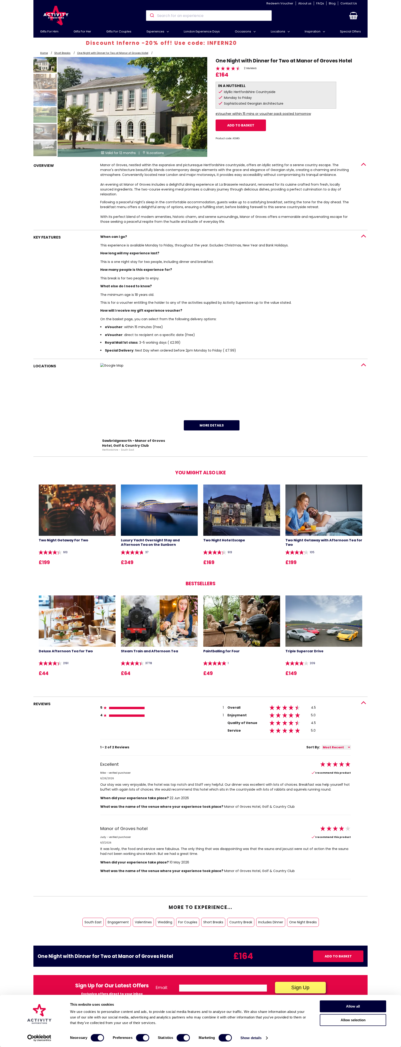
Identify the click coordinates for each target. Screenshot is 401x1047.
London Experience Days (202, 31)
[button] (353, 15)
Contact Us (348, 3)
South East (93, 922)
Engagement (118, 922)
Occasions (243, 31)
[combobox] (209, 15)
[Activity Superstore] (55, 16)
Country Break (240, 922)
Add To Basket (240, 125)
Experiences (156, 31)
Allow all (353, 1006)
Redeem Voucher (279, 3)
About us (304, 3)
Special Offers (350, 31)
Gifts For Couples (118, 31)
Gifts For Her (82, 31)
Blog (332, 3)
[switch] (142, 1037)
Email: (162, 987)
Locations (278, 31)
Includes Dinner (270, 922)
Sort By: (313, 747)
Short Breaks (62, 53)
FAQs (320, 3)
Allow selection (353, 1020)
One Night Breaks (303, 922)
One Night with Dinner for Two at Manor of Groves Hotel (112, 53)
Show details (251, 1038)
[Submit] (151, 15)
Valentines (143, 922)
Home (44, 53)
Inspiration (313, 31)
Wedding (165, 922)
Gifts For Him (49, 31)
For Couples (187, 922)
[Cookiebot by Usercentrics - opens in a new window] (39, 1037)
